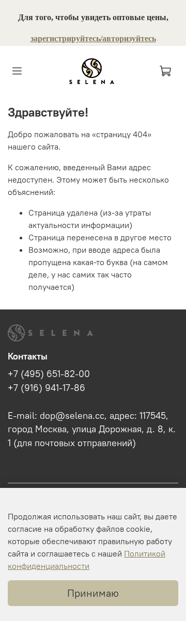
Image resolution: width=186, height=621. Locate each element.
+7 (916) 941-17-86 (46, 388)
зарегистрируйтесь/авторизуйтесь (93, 38)
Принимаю (93, 592)
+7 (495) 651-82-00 (49, 374)
